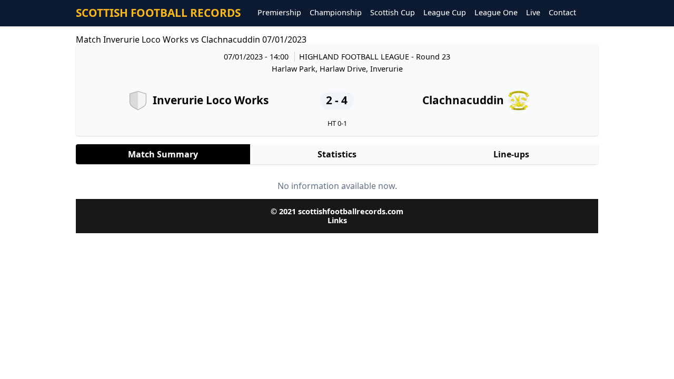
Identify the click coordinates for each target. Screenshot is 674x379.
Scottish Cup (392, 12)
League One (496, 12)
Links (337, 220)
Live (533, 12)
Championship (336, 12)
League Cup (444, 12)
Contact (562, 12)
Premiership (279, 12)
